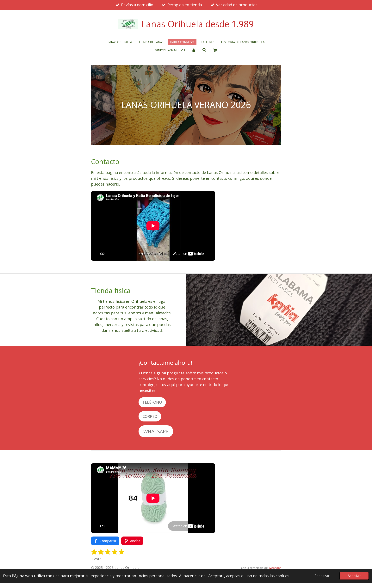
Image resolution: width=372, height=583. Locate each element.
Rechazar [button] (322, 575)
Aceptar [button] (354, 575)
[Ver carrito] (215, 50)
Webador (275, 568)
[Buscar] (204, 50)
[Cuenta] (193, 50)
